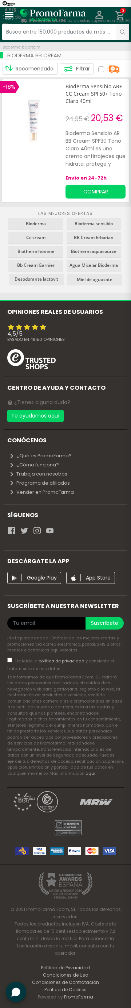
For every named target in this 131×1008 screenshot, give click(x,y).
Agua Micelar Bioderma (94, 265)
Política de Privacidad (65, 968)
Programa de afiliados (43, 483)
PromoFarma (78, 997)
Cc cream (35, 237)
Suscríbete (104, 623)
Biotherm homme (35, 251)
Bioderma (36, 223)
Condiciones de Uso (65, 975)
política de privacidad (62, 661)
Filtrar (82, 68)
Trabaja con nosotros (41, 473)
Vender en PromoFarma (45, 492)
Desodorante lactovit (36, 279)
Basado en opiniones (36, 339)
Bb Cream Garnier (36, 265)
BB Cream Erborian (94, 237)
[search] (122, 32)
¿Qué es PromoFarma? (44, 455)
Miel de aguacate (94, 279)
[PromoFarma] (52, 16)
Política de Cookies (65, 989)
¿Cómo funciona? (37, 464)
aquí (90, 773)
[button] (99, 15)
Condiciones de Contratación (65, 982)
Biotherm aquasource (93, 251)
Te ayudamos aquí (35, 415)
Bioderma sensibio (94, 223)
